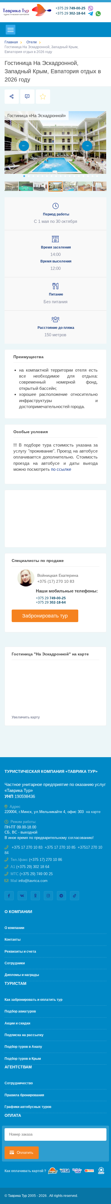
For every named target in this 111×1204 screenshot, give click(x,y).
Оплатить (24, 1152)
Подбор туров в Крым (23, 1059)
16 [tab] (92, 176)
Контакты (12, 940)
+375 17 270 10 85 (60, 847)
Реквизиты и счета (20, 952)
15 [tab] (88, 176)
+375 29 (70, 8)
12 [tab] (74, 176)
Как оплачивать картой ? (25, 1171)
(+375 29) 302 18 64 (32, 867)
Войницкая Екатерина (57, 575)
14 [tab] (83, 176)
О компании (14, 928)
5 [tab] (42, 176)
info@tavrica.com (33, 881)
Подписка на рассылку (24, 1035)
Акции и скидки (17, 1023)
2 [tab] (29, 176)
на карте (93, 812)
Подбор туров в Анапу (23, 1047)
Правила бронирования (24, 1095)
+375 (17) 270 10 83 (55, 581)
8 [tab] (56, 176)
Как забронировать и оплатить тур (33, 1000)
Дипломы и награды (22, 975)
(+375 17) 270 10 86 (45, 859)
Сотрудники (15, 963)
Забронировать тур (45, 616)
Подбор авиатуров (20, 1011)
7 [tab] (51, 176)
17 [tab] (97, 176)
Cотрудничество (19, 1083)
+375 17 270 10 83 (27, 847)
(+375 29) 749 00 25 (36, 874)
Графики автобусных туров (28, 1107)
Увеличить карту (26, 717)
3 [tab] (33, 176)
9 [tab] (60, 176)
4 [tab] (38, 176)
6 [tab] (47, 176)
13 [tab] (79, 176)
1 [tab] (24, 176)
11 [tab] (70, 176)
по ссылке (61, 469)
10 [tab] (65, 176)
